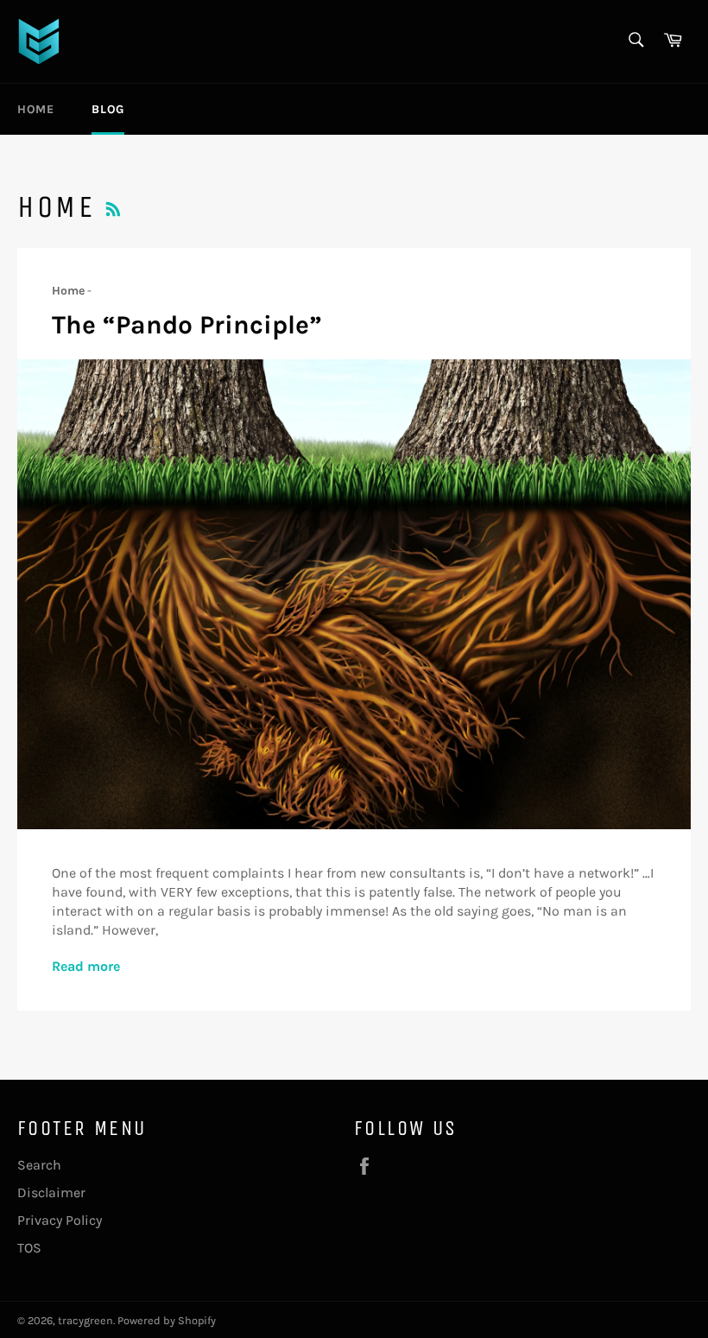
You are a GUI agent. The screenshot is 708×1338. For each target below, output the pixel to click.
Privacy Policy (59, 1220)
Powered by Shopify (166, 1320)
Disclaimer (51, 1192)
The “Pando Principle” (187, 324)
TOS (29, 1248)
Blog (107, 109)
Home (35, 109)
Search (39, 1165)
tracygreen (85, 1320)
